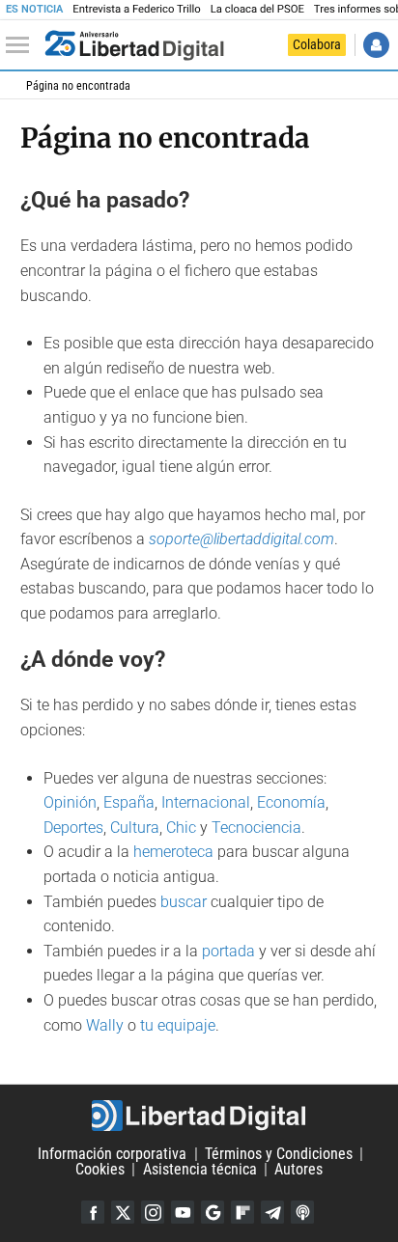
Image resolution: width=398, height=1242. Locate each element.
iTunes (302, 1212)
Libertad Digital (199, 1115)
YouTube (182, 1212)
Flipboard (242, 1212)
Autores (298, 1169)
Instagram (152, 1212)
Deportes (73, 827)
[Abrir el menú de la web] (22, 45)
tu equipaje (177, 1025)
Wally (105, 1025)
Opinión (70, 802)
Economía (291, 802)
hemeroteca (173, 851)
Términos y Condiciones (279, 1154)
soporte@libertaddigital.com (241, 539)
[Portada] (134, 45)
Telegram (272, 1212)
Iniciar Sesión (376, 45)
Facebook (92, 1212)
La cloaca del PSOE (257, 9)
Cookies (100, 1169)
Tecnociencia (256, 827)
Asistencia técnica (200, 1169)
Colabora (317, 44)
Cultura (134, 827)
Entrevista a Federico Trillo (136, 9)
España (129, 802)
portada (228, 951)
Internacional (205, 802)
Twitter (122, 1212)
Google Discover (212, 1212)
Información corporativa (112, 1154)
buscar (183, 902)
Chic (181, 827)
